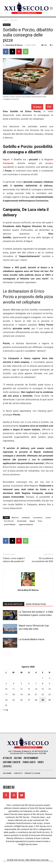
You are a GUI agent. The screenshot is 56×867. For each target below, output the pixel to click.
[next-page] (9, 653)
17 (6, 694)
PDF (49, 106)
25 (13, 699)
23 (49, 694)
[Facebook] (6, 51)
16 (49, 689)
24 (6, 699)
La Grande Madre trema (31, 639)
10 (6, 689)
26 (21, 699)
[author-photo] (28, 586)
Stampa (37, 106)
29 (42, 699)
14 (36, 689)
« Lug (5, 709)
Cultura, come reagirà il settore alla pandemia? (14, 560)
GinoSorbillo (22, 521)
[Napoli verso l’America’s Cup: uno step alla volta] (10, 629)
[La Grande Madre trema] (10, 643)
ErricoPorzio (9, 521)
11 (13, 689)
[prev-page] (4, 653)
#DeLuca (15, 517)
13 (29, 689)
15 (42, 689)
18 (13, 694)
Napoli (32, 521)
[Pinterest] (19, 51)
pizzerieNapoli (10, 524)
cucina (48, 517)
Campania (26, 517)
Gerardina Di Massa (14, 45)
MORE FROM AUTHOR (36, 604)
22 (42, 694)
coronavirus (37, 517)
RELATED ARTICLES (14, 604)
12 (21, 689)
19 (21, 694)
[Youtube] (21, 795)
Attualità (14, 20)
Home (5, 20)
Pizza (40, 521)
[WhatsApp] (25, 51)
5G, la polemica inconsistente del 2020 (42, 560)
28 (36, 699)
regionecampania (26, 524)
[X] (12, 51)
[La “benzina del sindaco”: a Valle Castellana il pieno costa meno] (10, 615)
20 (29, 694)
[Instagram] (14, 795)
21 (36, 694)
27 (29, 699)
